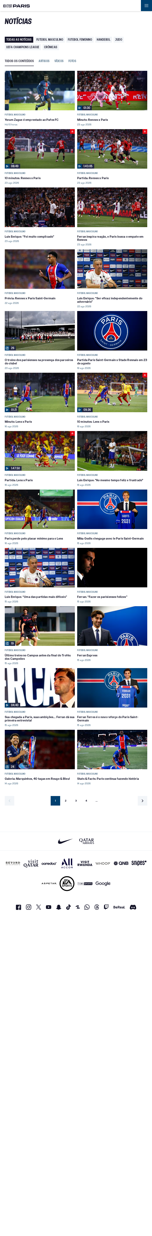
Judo (118, 39)
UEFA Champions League (22, 47)
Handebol (103, 39)
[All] (67, 863)
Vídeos (59, 61)
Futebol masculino (49, 39)
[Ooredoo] (49, 863)
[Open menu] (146, 5)
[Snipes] (139, 863)
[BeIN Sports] (85, 883)
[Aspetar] (49, 883)
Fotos (72, 61)
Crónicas (50, 47)
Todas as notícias (19, 39)
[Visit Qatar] (31, 863)
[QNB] (121, 863)
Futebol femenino (80, 39)
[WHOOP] (103, 863)
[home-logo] (16, 5)
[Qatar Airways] (86, 841)
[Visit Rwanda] (85, 863)
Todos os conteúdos (19, 61)
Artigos (44, 61)
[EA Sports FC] (67, 883)
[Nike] (65, 841)
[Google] (103, 883)
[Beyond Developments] (13, 863)
